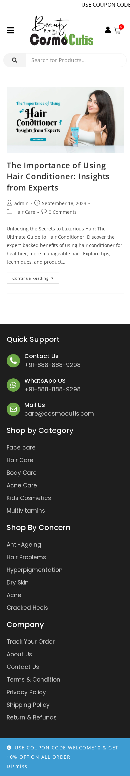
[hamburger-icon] (10, 31)
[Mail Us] (13, 409)
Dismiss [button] (17, 766)
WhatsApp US (45, 380)
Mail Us (34, 405)
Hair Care (24, 212)
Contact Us (41, 356)
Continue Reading (35, 277)
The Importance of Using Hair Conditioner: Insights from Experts (58, 176)
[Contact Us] (13, 360)
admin (21, 203)
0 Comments (63, 212)
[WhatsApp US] (13, 385)
